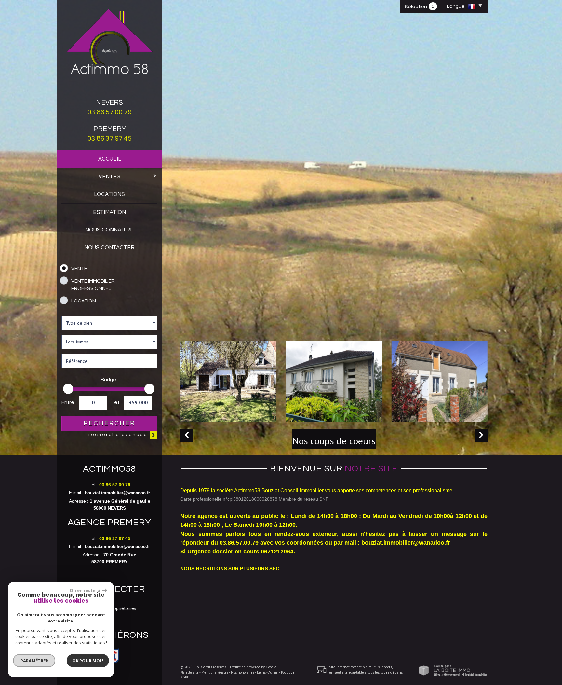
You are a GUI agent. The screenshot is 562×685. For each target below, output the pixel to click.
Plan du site (189, 672)
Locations (109, 194)
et (116, 402)
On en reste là (85, 590)
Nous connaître (109, 230)
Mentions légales (214, 672)
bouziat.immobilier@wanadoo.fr (117, 493)
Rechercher (109, 423)
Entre (67, 402)
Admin (273, 672)
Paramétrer (34, 661)
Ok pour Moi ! (87, 661)
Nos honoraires (242, 672)
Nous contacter (109, 248)
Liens (261, 672)
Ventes (109, 177)
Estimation (109, 212)
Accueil (109, 159)
